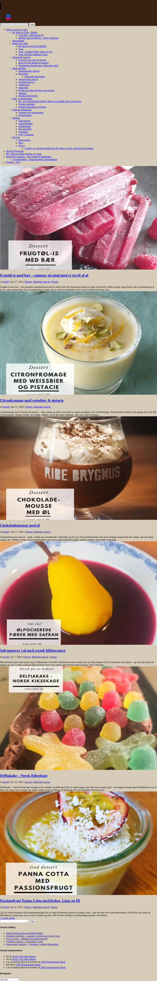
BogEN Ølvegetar (15, 151)
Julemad (22, 93)
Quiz (20, 49)
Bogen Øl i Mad (20, 43)
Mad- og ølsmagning (22, 98)
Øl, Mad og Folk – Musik (24, 32)
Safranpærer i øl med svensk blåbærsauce (33, 650)
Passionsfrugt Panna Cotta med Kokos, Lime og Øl (40, 901)
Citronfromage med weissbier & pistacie (32, 400)
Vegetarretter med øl (28, 79)
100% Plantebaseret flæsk (53, 962)
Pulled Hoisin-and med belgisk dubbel (24, 933)
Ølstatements (24, 126)
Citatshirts (23, 131)
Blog (20, 143)
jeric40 (5, 281)
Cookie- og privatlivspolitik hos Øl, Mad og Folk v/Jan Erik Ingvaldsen (59, 148)
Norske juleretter (26, 104)
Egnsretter (23, 74)
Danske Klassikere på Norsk (32, 107)
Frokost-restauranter (22, 109)
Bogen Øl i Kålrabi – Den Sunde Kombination (28, 156)
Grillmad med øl (26, 82)
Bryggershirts (24, 129)
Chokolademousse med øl (20, 525)
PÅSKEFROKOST (28, 96)
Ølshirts (16, 118)
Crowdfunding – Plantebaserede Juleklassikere (34, 159)
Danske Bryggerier (21, 57)
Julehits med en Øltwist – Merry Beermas (38, 38)
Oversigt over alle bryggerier (32, 60)
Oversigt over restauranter (30, 112)
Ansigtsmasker (25, 123)
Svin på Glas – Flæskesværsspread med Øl (27, 938)
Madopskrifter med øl (28, 71)
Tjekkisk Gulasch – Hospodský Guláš (24, 941)
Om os (21, 145)
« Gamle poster (7, 918)
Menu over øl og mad (16, 29)
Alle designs (24, 120)
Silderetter (23, 87)
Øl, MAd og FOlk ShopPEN (32, 46)
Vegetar (54, 281)
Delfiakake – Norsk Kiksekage (24, 776)
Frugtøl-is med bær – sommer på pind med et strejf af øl (44, 275)
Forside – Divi (13, 162)
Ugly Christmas (26, 134)
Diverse (16, 137)
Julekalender (18, 40)
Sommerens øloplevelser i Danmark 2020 (38, 65)
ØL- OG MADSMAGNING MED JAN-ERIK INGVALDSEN (49, 101)
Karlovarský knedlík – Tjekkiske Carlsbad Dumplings (32, 944)
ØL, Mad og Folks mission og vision (24, 154)
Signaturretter (24, 115)
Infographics (24, 140)
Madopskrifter (19, 68)
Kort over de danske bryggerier (33, 62)
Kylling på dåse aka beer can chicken (36, 90)
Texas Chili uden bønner (24, 956)
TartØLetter (24, 85)
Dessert (28, 281)
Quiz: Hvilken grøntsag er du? (33, 54)
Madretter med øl (41, 281)
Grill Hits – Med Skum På (31, 35)
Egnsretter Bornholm (35, 76)
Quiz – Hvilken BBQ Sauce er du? (35, 51)
